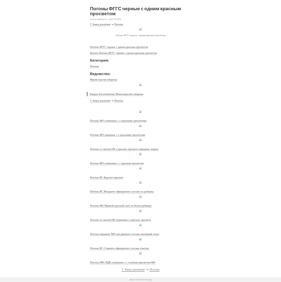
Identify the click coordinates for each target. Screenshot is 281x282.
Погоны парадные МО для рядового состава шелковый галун (124, 234)
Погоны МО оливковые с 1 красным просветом (117, 163)
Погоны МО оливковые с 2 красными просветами (118, 120)
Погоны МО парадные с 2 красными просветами (117, 134)
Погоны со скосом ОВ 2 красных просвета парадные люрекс (124, 149)
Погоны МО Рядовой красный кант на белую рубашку (121, 205)
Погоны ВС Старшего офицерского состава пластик (119, 248)
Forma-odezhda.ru (98, 19)
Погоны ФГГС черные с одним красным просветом (119, 47)
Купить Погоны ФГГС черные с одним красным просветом (123, 53)
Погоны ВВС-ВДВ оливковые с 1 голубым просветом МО (122, 262)
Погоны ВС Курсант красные (106, 177)
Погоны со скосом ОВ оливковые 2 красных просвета (120, 219)
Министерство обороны (103, 79)
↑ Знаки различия (100, 24)
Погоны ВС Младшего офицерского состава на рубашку (122, 191)
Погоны (118, 24)
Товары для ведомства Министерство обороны (116, 94)
